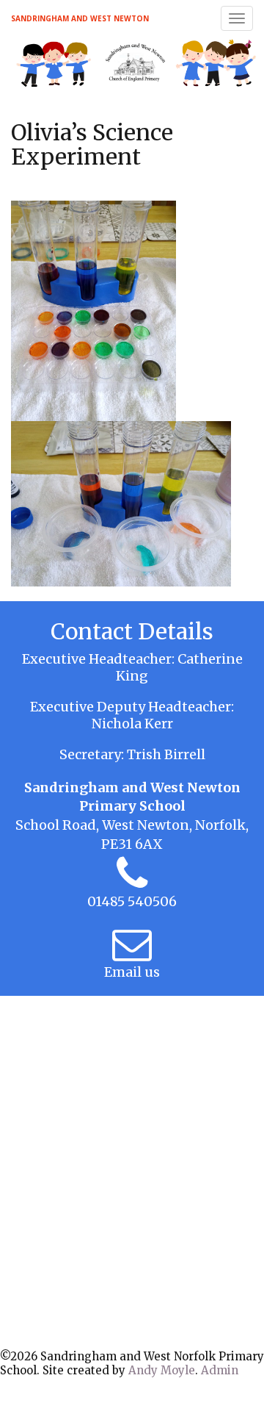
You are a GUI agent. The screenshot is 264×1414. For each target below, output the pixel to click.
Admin (219, 1370)
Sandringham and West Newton (80, 18)
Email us (132, 971)
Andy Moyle (161, 1370)
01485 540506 (132, 901)
